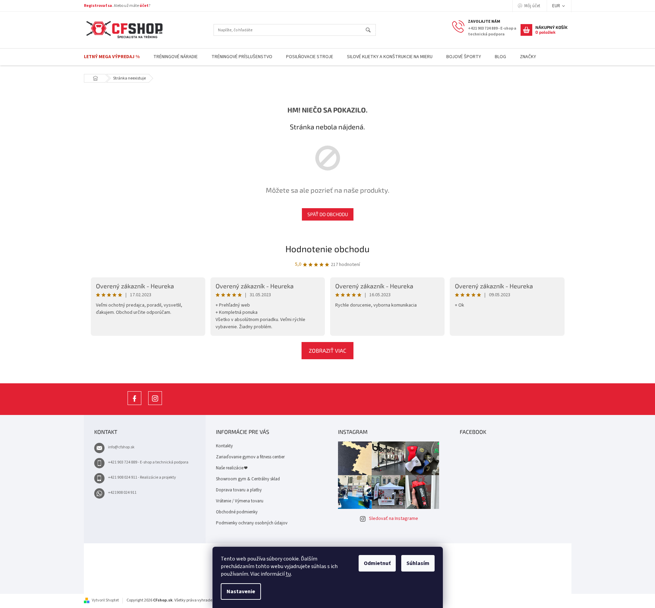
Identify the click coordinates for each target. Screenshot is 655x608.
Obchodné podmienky (237, 512)
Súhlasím (417, 563)
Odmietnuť (377, 563)
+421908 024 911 (122, 492)
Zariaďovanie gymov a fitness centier (250, 457)
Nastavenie (241, 591)
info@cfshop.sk (121, 447)
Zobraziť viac (327, 350)
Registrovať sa (98, 6)
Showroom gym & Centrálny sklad (248, 479)
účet (144, 6)
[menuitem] (111, 57)
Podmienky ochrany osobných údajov (251, 523)
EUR (556, 6)
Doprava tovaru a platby (239, 490)
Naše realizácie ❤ (231, 468)
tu (288, 574)
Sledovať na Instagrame (393, 518)
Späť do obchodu (327, 214)
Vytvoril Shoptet (105, 600)
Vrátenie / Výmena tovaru (239, 501)
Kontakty (224, 446)
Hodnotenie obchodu (327, 248)
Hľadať (371, 30)
